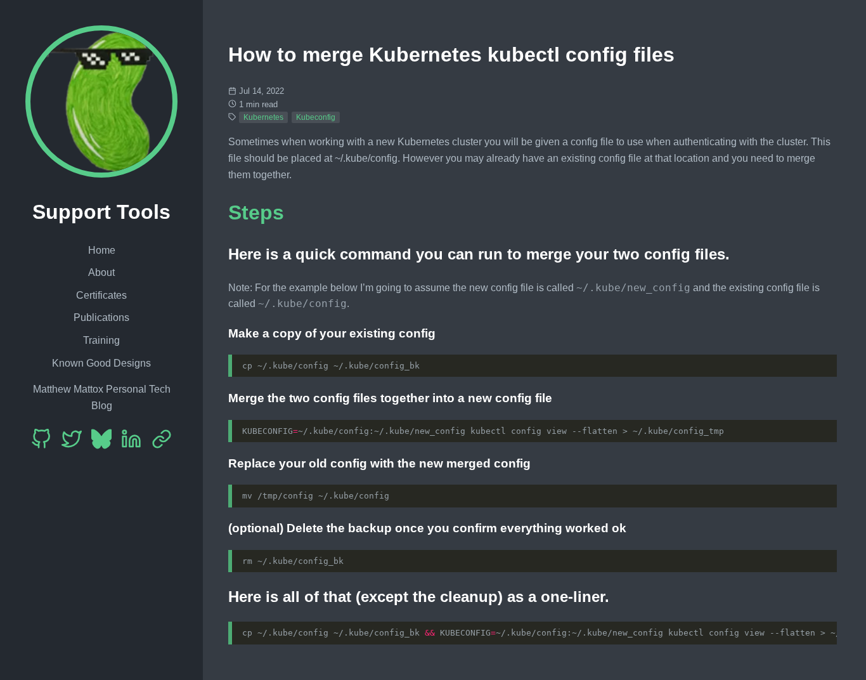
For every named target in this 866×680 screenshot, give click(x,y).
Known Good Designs (101, 363)
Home (101, 250)
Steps (256, 212)
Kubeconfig (315, 117)
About (101, 272)
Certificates (101, 295)
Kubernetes (263, 117)
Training (101, 340)
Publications (101, 317)
